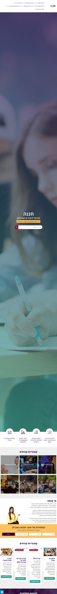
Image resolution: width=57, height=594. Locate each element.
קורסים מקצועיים (29, 3)
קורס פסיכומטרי (40, 3)
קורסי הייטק (19, 3)
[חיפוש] (16, 227)
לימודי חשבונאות (27, 6)
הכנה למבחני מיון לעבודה (14, 6)
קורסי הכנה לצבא (40, 9)
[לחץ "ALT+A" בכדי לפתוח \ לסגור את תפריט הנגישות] (2, 592)
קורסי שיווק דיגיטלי (39, 6)
